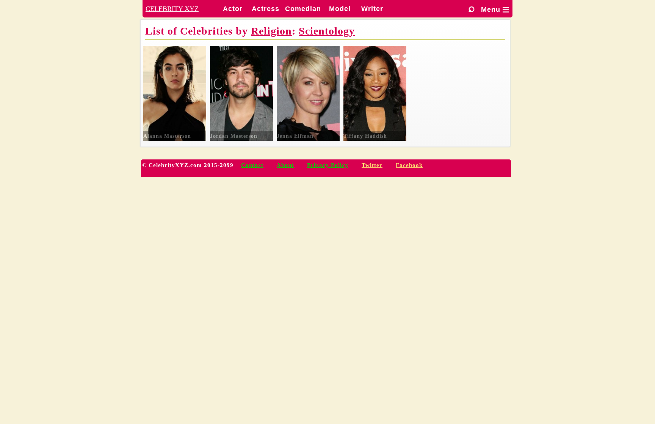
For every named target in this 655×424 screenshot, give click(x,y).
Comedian (303, 9)
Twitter (372, 165)
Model (340, 9)
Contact (252, 165)
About (285, 165)
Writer (372, 9)
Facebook (409, 165)
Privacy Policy (327, 165)
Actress (265, 9)
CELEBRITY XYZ (172, 9)
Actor (233, 9)
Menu (495, 9)
